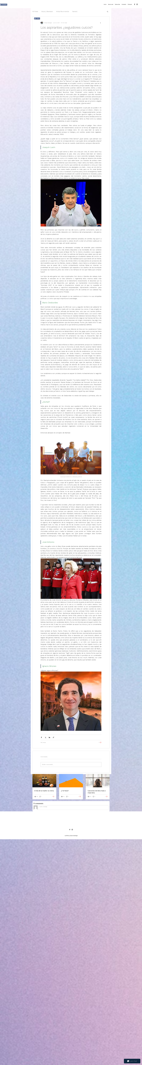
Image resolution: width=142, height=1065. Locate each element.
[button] (107, 11)
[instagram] (137, 4)
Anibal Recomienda (62, 11)
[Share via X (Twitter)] (45, 737)
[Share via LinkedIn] (49, 737)
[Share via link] (53, 737)
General (74, 11)
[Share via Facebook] (41, 737)
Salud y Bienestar (47, 11)
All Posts (35, 11)
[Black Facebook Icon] (134, 4)
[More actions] (100, 23)
